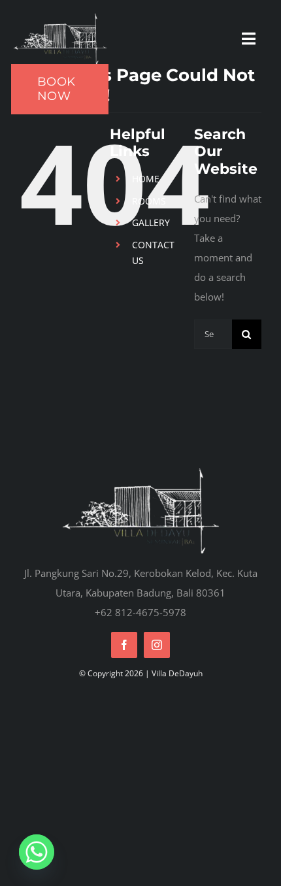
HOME (145, 178)
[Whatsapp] (36, 852)
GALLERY (151, 222)
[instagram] (157, 645)
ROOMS (149, 201)
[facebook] (124, 645)
